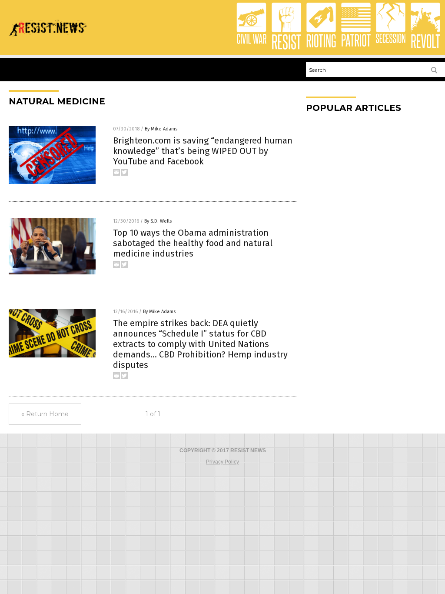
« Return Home (45, 414)
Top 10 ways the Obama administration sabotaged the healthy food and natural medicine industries (192, 243)
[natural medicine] (48, 39)
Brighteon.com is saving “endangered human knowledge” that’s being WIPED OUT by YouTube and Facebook (202, 151)
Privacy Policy (222, 462)
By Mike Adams (161, 129)
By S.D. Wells (158, 221)
